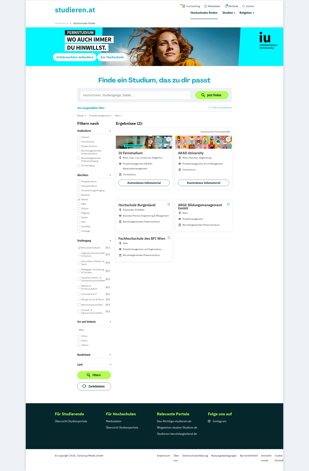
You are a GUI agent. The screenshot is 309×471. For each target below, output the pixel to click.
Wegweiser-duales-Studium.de (177, 427)
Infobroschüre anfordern (74, 57)
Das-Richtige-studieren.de (174, 421)
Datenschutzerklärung (195, 455)
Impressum (163, 455)
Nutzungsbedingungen (224, 455)
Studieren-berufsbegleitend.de (177, 434)
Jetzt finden (214, 95)
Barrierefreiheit (249, 455)
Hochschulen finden (204, 12)
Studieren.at (61, 23)
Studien (227, 12)
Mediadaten (113, 421)
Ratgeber (245, 12)
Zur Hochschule (112, 57)
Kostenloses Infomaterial (144, 183)
